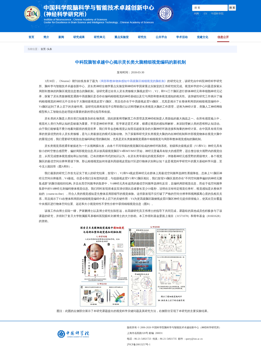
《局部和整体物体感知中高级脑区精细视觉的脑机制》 (132, 81)
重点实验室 (122, 37)
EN (205, 13)
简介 (46, 37)
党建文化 (202, 37)
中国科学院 (217, 13)
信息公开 (223, 37)
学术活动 (182, 37)
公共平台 (161, 37)
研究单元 (99, 37)
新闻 (61, 37)
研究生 (142, 37)
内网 (196, 13)
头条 (49, 49)
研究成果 (79, 37)
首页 (31, 37)
